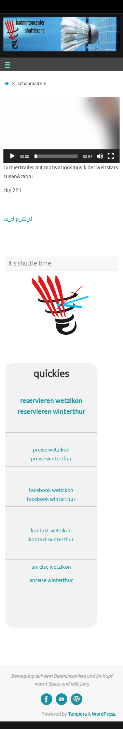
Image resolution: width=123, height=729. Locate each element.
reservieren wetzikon (51, 401)
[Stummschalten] (99, 156)
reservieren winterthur (51, 412)
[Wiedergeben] (12, 156)
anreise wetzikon (51, 567)
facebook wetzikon (51, 490)
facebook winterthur (51, 499)
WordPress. (104, 714)
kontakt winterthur (51, 539)
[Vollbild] (110, 156)
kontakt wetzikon (51, 530)
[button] (61, 130)
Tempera (77, 714)
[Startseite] (6, 84)
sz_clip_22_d (17, 218)
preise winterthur (51, 458)
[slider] (56, 156)
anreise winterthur (51, 580)
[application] (61, 130)
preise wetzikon (51, 449)
